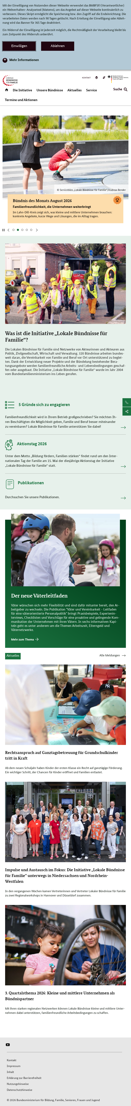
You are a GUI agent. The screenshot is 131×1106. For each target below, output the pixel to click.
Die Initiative (22, 90)
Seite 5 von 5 (32, 230)
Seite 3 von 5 (23, 230)
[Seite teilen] (126, 411)
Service (91, 90)
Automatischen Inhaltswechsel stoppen (3, 230)
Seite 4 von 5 (28, 230)
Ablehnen (58, 46)
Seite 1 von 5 (14, 230)
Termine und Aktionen (21, 100)
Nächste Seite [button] (36, 230)
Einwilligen (19, 46)
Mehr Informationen (24, 60)
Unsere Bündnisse (50, 90)
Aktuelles (74, 90)
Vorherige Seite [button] (8, 230)
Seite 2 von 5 (19, 230)
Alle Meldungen (109, 656)
